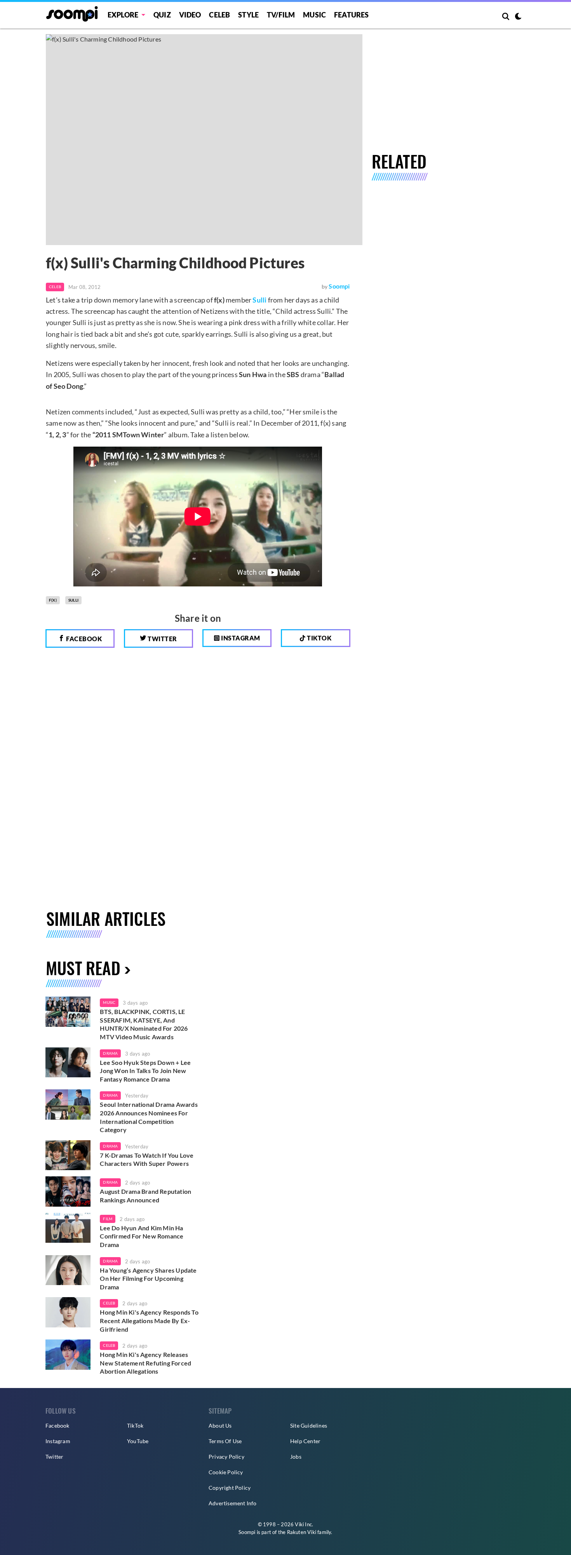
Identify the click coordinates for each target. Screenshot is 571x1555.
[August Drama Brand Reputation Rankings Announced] (68, 1191)
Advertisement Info (233, 1503)
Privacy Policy (226, 1456)
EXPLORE (123, 14)
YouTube (137, 1441)
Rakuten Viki (301, 1532)
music (109, 1002)
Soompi (339, 286)
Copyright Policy (230, 1487)
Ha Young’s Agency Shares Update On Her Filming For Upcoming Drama (148, 1278)
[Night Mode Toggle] (518, 17)
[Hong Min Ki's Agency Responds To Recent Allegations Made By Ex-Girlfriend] (68, 1312)
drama (110, 1053)
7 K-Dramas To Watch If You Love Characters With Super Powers (146, 1159)
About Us (220, 1425)
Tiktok (319, 638)
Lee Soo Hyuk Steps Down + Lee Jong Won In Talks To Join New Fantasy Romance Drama (145, 1071)
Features (351, 14)
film (107, 1218)
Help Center (305, 1441)
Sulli (259, 300)
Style (248, 14)
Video (190, 14)
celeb (109, 1303)
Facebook (83, 638)
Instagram (240, 638)
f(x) (53, 600)
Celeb (219, 14)
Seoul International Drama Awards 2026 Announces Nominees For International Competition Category (148, 1117)
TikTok (135, 1425)
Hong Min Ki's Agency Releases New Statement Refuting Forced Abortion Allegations (145, 1363)
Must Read (83, 967)
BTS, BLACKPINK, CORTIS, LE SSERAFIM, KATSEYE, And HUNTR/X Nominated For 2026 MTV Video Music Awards (144, 1024)
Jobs (295, 1456)
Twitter (161, 638)
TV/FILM (281, 14)
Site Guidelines (308, 1425)
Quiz (162, 14)
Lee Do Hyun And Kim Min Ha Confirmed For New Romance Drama (141, 1236)
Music (314, 14)
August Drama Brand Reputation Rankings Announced (145, 1196)
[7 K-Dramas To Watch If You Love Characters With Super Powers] (68, 1155)
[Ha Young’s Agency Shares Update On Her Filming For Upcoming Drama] (68, 1270)
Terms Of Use (225, 1441)
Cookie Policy (226, 1472)
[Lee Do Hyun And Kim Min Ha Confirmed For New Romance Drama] (68, 1228)
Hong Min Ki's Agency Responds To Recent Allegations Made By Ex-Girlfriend (149, 1320)
